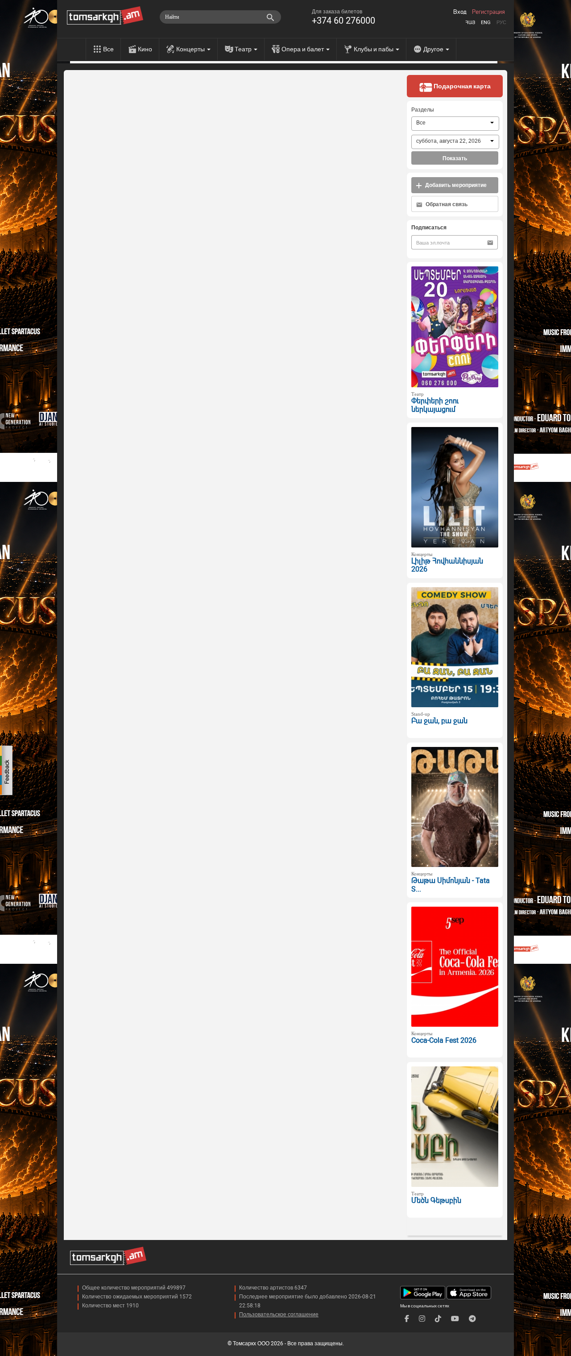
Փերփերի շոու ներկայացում (435, 405)
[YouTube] (455, 1319)
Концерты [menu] (191, 49)
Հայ (470, 22)
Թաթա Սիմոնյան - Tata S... (450, 884)
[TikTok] (438, 1319)
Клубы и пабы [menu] (374, 49)
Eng (486, 22)
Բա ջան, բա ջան (439, 721)
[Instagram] (422, 1319)
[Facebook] (407, 1319)
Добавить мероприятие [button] (455, 185)
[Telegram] (472, 1319)
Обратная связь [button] (446, 204)
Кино (145, 49)
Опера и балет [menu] (303, 49)
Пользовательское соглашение (279, 1314)
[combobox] (455, 123)
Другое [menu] (434, 49)
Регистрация (488, 12)
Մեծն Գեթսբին (436, 1200)
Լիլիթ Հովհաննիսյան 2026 (447, 565)
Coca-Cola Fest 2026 (443, 1040)
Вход (460, 12)
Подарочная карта (461, 86)
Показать (455, 158)
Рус (501, 22)
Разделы (422, 110)
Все (108, 49)
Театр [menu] (244, 49)
